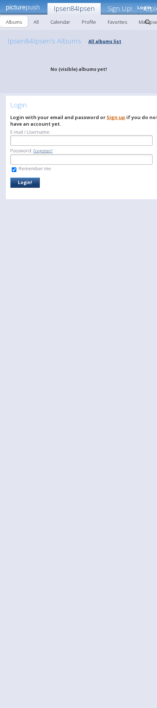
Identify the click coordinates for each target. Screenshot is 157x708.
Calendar (60, 22)
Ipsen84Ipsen (74, 8)
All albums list (104, 41)
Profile (89, 22)
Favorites (117, 22)
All (36, 22)
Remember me (34, 168)
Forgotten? (43, 150)
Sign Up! (120, 8)
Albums (14, 22)
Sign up (116, 117)
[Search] (147, 22)
